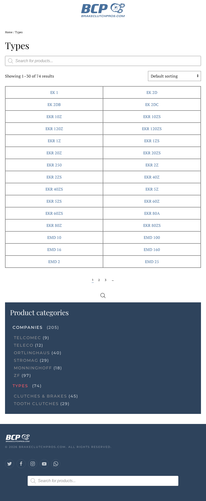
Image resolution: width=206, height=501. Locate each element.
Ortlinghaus (32, 352)
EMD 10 (54, 237)
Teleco (23, 345)
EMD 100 (152, 237)
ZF (17, 375)
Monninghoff (33, 368)
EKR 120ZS (152, 128)
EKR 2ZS (54, 177)
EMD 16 (54, 249)
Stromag (26, 360)
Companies (28, 327)
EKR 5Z (152, 189)
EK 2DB (54, 104)
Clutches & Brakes (40, 396)
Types (20, 385)
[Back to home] (103, 10)
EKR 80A (152, 213)
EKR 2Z (152, 165)
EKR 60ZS (54, 213)
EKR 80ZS (152, 225)
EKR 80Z (54, 225)
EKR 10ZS (152, 116)
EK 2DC (152, 104)
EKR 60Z (152, 201)
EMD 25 (152, 261)
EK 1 (54, 92)
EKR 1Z (54, 141)
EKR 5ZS (54, 201)
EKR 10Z (54, 116)
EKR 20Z (54, 153)
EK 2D (151, 92)
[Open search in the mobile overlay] (103, 61)
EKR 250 (54, 165)
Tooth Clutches (36, 403)
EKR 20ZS (152, 153)
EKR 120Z (54, 128)
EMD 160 (152, 249)
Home (9, 32)
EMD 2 (54, 261)
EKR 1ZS (152, 141)
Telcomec (27, 337)
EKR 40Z (152, 177)
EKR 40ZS (54, 189)
